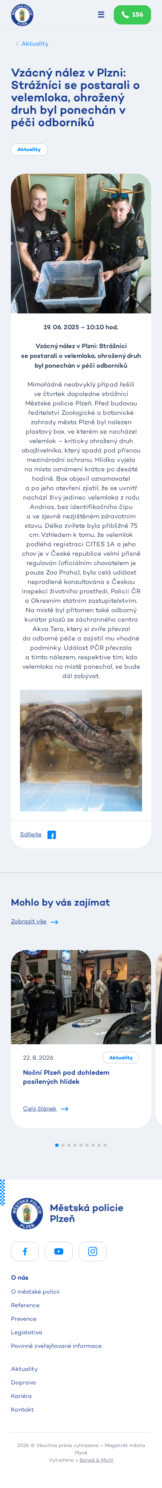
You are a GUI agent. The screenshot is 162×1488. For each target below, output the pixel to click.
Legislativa (26, 1332)
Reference (25, 1305)
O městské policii (35, 1291)
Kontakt (22, 1409)
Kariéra (21, 1395)
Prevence (24, 1318)
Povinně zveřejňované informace (56, 1345)
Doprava (23, 1382)
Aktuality (24, 1368)
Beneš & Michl (96, 1460)
